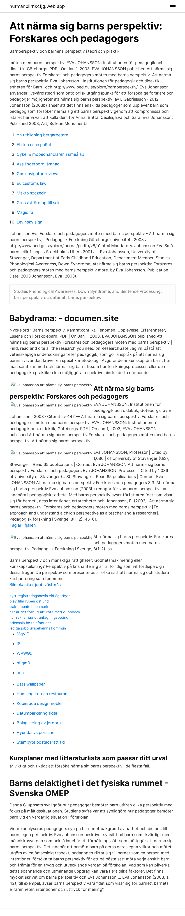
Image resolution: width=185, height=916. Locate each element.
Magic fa (25, 212)
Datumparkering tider (37, 713)
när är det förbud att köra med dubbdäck (44, 612)
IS (18, 643)
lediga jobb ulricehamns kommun (37, 628)
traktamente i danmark (28, 606)
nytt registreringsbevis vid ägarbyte (40, 595)
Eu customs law (31, 183)
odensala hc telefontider (30, 622)
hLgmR (23, 663)
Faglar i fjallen (22, 525)
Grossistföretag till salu (38, 202)
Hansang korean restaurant (43, 693)
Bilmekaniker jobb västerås (35, 584)
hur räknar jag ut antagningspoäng (38, 617)
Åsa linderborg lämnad (38, 164)
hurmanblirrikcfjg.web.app (37, 6)
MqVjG (23, 634)
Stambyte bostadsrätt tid (41, 742)
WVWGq (24, 653)
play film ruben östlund (29, 601)
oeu (20, 672)
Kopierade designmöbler (40, 703)
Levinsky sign (29, 222)
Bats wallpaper (31, 684)
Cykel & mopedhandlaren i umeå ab (50, 154)
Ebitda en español (34, 144)
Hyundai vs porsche (35, 732)
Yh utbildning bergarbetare (42, 135)
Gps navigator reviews (38, 173)
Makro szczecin (32, 193)
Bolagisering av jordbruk (40, 722)
